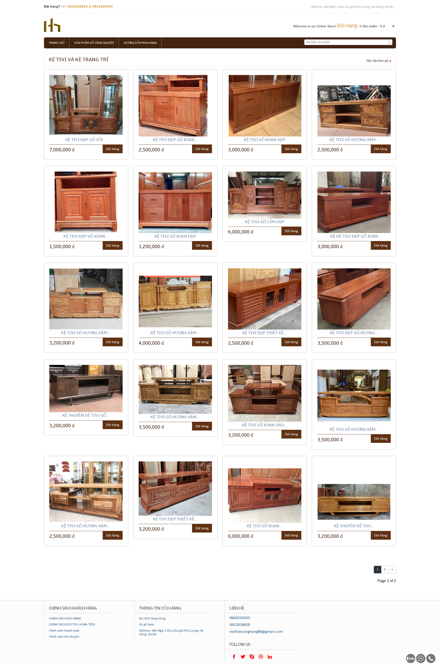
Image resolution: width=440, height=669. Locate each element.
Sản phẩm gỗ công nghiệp (94, 43)
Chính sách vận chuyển (64, 636)
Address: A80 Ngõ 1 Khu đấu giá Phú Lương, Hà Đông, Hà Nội (171, 632)
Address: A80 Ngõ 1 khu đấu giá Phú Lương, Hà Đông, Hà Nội (352, 7)
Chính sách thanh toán (64, 631)
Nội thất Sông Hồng (152, 618)
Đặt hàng (112, 149)
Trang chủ (57, 43)
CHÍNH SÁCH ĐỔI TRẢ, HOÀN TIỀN (72, 624)
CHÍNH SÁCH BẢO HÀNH (65, 618)
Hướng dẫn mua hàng (140, 43)
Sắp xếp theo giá (377, 60)
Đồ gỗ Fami (146, 624)
